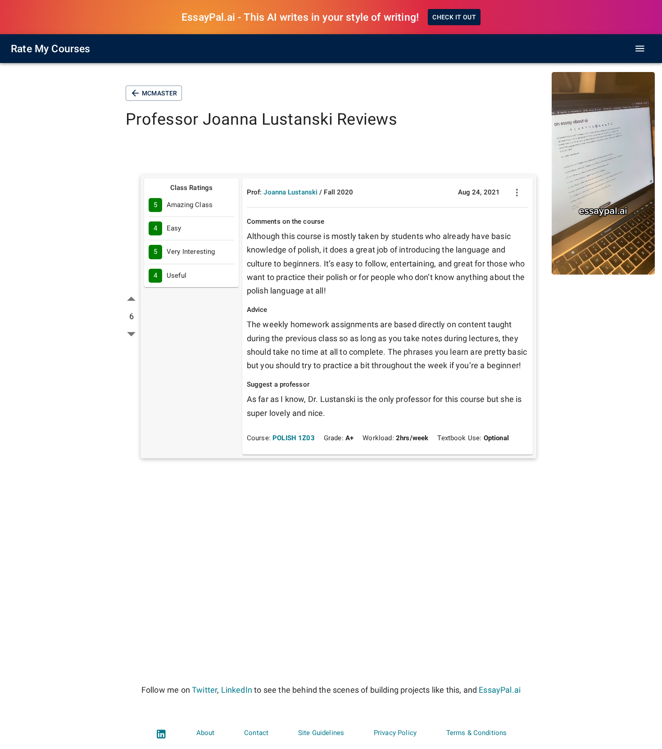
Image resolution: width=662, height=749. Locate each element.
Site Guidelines (321, 733)
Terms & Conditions (476, 733)
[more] (517, 192)
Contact (256, 733)
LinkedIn (236, 690)
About (205, 733)
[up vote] (131, 299)
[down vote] (131, 333)
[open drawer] (640, 48)
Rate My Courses (51, 48)
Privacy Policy (395, 733)
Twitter (204, 690)
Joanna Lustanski (290, 192)
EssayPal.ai (500, 690)
